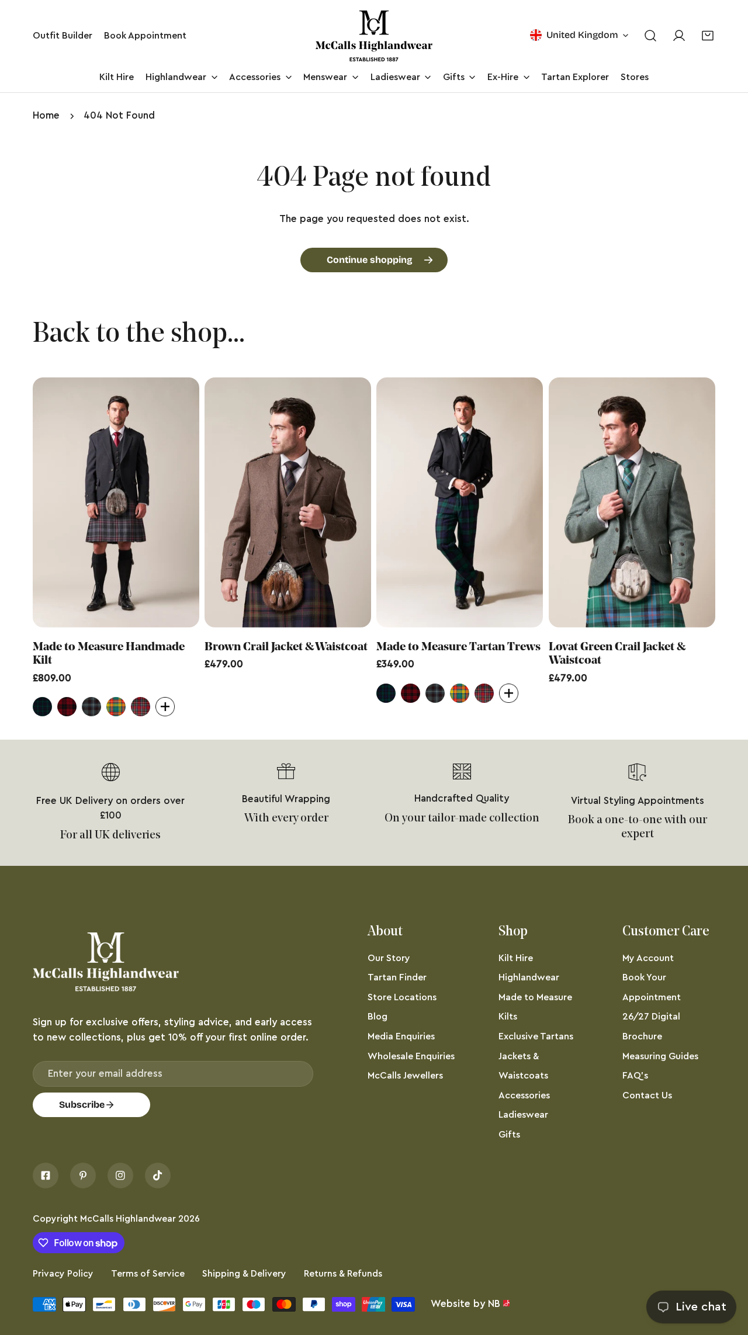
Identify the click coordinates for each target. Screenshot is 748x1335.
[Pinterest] (83, 1175)
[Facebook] (45, 1175)
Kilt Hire (515, 958)
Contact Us (647, 1095)
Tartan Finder (397, 977)
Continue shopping (370, 259)
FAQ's (635, 1075)
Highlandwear (528, 977)
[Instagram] (120, 1175)
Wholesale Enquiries (411, 1056)
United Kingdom (582, 34)
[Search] (650, 36)
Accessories (524, 1095)
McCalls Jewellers (405, 1075)
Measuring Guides (660, 1056)
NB (494, 1304)
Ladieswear (523, 1114)
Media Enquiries (401, 1036)
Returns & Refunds (343, 1273)
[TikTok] (158, 1175)
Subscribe (82, 1104)
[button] (708, 36)
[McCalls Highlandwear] (374, 36)
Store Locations (402, 997)
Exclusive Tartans (535, 1036)
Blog (377, 1016)
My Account (648, 958)
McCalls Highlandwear (128, 1218)
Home (46, 115)
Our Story (389, 958)
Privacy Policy (63, 1273)
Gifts (509, 1134)
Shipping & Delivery (244, 1273)
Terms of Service (148, 1273)
